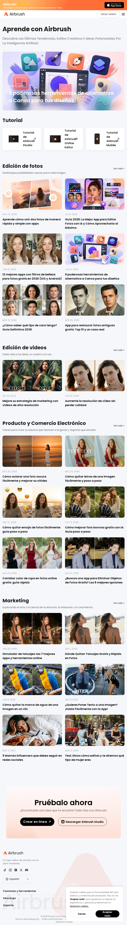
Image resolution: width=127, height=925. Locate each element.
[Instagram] (10, 870)
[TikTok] (5, 870)
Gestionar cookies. (79, 906)
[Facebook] (16, 870)
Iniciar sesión (108, 14)
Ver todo (118, 168)
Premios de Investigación (27, 919)
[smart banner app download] (114, 5)
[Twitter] (21, 870)
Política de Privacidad (52, 919)
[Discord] (26, 870)
